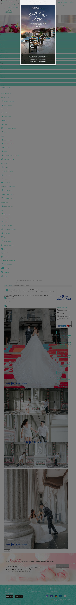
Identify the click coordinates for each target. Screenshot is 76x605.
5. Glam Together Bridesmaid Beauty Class (64, 364)
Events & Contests (37, 2)
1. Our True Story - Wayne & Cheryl (64, 374)
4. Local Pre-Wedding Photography (64, 381)
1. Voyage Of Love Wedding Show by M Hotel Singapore (64, 355)
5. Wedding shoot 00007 (62, 384)
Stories (3, 5)
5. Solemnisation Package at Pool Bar (64, 344)
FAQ (6, 587)
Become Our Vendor (51, 5)
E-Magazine (29, 5)
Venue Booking (61, 0)
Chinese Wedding (12, 5)
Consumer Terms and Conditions (57, 589)
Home (3, 2)
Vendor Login (61, 5)
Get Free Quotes (20, 2)
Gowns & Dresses (62, 2)
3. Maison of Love (61, 359)
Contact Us (52, 587)
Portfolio (71, 2)
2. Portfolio (59, 377)
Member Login (24, 7)
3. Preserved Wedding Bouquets (64, 379)
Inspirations (22, 5)
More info (64, 321)
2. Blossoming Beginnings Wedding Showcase (64, 357)
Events (29, 587)
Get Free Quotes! (42, 8)
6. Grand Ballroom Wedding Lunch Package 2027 (64, 346)
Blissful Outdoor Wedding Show (34, 591)
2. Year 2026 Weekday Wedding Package (64, 337)
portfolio (10, 285)
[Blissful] (9, 596)
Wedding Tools (10, 2)
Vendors (29, 2)
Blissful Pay (7, 589)
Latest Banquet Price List (50, 2)
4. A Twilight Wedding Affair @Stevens (64, 362)
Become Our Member (13, 7)
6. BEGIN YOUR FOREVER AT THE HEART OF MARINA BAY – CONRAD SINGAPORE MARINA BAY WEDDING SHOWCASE (64, 366)
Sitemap (7, 591)
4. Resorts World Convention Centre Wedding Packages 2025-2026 (64, 342)
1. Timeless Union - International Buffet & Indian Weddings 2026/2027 (64, 335)
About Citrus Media (54, 591)
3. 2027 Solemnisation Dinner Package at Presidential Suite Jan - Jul (64, 340)
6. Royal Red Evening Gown (62, 386)
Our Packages (64, 324)
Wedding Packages (39, 5)
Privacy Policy (53, 588)
